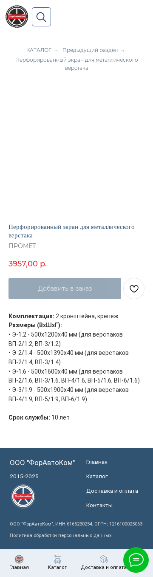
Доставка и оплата (112, 490)
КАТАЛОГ (38, 50)
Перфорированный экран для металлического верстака (76, 64)
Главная (97, 461)
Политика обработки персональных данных (61, 535)
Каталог (97, 476)
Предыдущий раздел (90, 50)
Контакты (99, 505)
